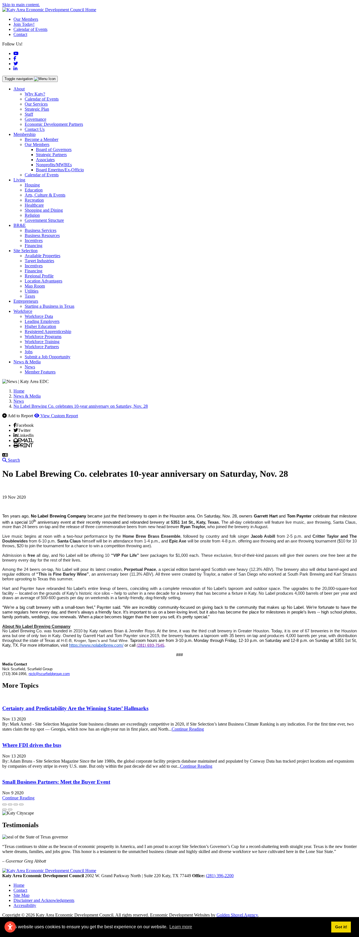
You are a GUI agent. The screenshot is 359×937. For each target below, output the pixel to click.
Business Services (40, 230)
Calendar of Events (30, 29)
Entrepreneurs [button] (25, 301)
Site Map (21, 895)
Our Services (36, 104)
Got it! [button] (341, 927)
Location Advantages (43, 281)
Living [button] (19, 179)
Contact (20, 34)
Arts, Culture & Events (45, 195)
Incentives (34, 240)
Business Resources (42, 235)
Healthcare (34, 205)
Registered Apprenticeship (48, 331)
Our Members (25, 19)
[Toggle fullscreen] (15, 804)
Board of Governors (54, 149)
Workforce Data (39, 316)
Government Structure (44, 220)
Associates (45, 159)
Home (18, 885)
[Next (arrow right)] (10, 809)
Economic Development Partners (54, 124)
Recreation (34, 200)
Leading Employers (42, 321)
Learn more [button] (180, 926)
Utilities (31, 291)
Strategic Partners (51, 154)
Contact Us (35, 129)
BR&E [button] (19, 225)
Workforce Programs (43, 336)
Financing (33, 245)
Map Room (35, 286)
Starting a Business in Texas (49, 306)
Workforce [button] (22, 311)
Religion (32, 215)
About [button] (19, 88)
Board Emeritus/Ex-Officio (60, 169)
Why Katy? (35, 94)
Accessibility (24, 905)
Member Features (40, 372)
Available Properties (42, 255)
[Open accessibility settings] (10, 927)
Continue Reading (188, 729)
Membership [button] (24, 134)
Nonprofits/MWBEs (54, 164)
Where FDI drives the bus (31, 745)
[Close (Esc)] (4, 804)
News (30, 366)
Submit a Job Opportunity (47, 356)
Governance (35, 119)
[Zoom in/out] (21, 804)
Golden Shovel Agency (237, 915)
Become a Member (41, 139)
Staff (29, 114)
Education (34, 190)
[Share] (10, 804)
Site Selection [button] (25, 250)
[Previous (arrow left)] (4, 809)
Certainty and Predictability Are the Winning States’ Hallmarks (75, 708)
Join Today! (23, 24)
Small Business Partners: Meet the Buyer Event (56, 782)
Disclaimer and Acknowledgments (43, 900)
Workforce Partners (42, 346)
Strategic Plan (37, 109)
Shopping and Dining (44, 210)
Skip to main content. (21, 4)
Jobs (29, 351)
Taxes (30, 296)
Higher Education (40, 326)
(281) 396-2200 (220, 875)
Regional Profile (39, 275)
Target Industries (39, 260)
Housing (32, 185)
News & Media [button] (27, 361)
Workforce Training (42, 341)
